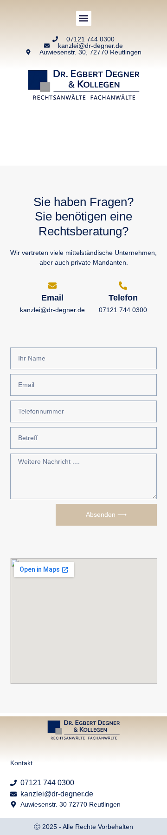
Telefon (123, 297)
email (52, 297)
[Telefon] (123, 285)
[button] (83, 18)
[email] (52, 285)
